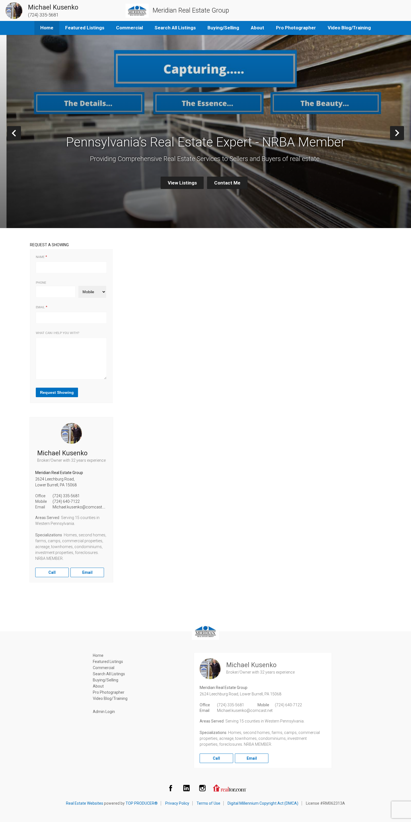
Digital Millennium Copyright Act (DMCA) (263, 803)
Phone (41, 283)
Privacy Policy (177, 803)
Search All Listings (175, 27)
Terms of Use (208, 803)
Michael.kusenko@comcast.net (80, 507)
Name (40, 257)
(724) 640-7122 (66, 501)
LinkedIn (186, 787)
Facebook (170, 787)
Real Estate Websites (84, 803)
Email (40, 307)
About (257, 27)
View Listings (182, 183)
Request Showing (57, 392)
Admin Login (104, 711)
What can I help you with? (57, 333)
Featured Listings (84, 27)
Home (46, 27)
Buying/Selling (223, 27)
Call (52, 572)
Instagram (202, 787)
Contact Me (227, 183)
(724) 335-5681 (66, 496)
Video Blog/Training (349, 27)
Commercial (129, 27)
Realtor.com (229, 787)
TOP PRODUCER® (142, 803)
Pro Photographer (296, 27)
